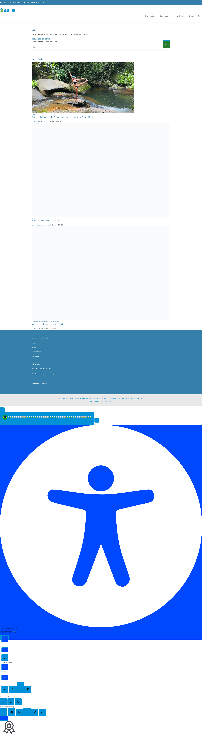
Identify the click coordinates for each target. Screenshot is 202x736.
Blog (33, 114)
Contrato (191, 16)
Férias (33, 343)
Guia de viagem (54, 321)
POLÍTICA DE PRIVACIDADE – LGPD (101, 402)
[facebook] (0, 2)
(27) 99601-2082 (17, 2)
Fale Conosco (164, 16)
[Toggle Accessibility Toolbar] (2, 409)
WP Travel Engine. (123, 398)
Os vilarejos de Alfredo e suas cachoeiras (50, 324)
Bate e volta (35, 356)
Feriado (34, 347)
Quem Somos (179, 16)
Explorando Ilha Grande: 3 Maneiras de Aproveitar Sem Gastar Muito (62, 117)
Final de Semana (37, 352)
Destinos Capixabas (41, 321)
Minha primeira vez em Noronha (46, 221)
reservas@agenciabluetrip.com (35, 2)
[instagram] (4, 2)
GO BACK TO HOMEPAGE (41, 39)
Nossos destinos (150, 16)
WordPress (139, 398)
